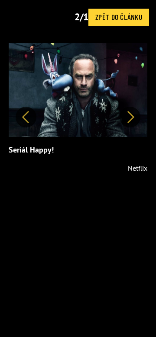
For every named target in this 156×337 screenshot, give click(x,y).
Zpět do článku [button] (118, 17)
